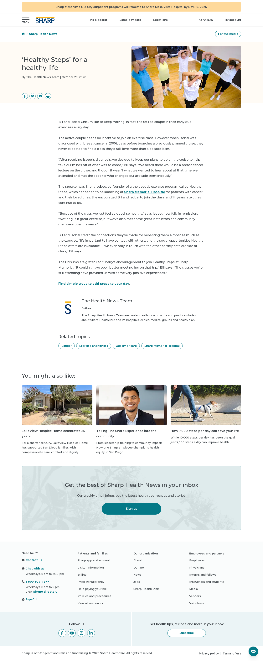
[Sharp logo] (46, 20)
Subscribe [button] (186, 633)
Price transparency (91, 582)
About (137, 560)
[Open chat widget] (253, 651)
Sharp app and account (94, 560)
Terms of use (232, 653)
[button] (25, 20)
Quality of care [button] (126, 346)
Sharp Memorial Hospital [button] (162, 346)
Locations (160, 20)
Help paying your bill (92, 589)
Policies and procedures (94, 596)
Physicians (196, 567)
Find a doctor (97, 20)
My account (232, 20)
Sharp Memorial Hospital (144, 192)
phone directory (45, 591)
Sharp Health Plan (146, 589)
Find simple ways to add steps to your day (93, 284)
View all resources (90, 603)
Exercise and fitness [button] (93, 346)
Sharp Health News (43, 34)
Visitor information (91, 567)
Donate (138, 567)
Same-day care (130, 20)
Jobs (136, 582)
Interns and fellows (202, 574)
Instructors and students (206, 582)
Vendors (195, 596)
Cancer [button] (66, 346)
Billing (82, 574)
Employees (197, 560)
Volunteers (196, 603)
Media (193, 589)
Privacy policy (209, 653)
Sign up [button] (131, 509)
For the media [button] (228, 34)
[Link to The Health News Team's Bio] (68, 310)
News (137, 574)
